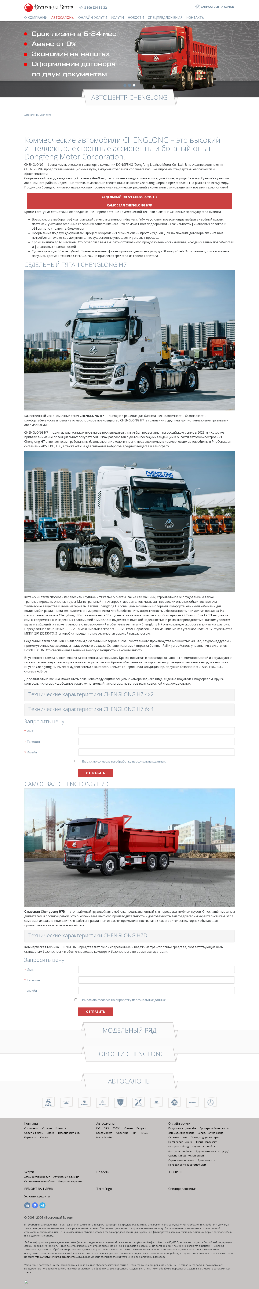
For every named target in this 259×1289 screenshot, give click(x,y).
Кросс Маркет (104, 1132)
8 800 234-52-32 (95, 7)
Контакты (195, 17)
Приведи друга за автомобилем (187, 1164)
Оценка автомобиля (204, 1146)
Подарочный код (178, 1146)
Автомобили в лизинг (66, 1176)
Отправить (95, 773)
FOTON (117, 1128)
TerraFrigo (104, 1189)
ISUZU (144, 1132)
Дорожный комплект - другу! (212, 1151)
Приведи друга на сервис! (206, 1137)
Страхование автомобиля (39, 1181)
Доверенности (206, 1160)
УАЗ (106, 1128)
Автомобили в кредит (37, 1176)
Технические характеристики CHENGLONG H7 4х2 (91, 694)
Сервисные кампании (181, 1160)
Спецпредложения (165, 17)
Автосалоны (63, 17)
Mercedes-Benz (105, 1137)
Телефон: (32, 742)
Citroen (128, 1128)
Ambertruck (122, 1132)
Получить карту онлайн (182, 1128)
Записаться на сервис (217, 7)
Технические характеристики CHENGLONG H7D (87, 935)
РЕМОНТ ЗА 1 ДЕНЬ (38, 1189)
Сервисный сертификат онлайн (186, 1155)
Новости (136, 17)
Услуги (117, 17)
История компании (69, 1132)
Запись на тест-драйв (210, 1132)
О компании (36, 17)
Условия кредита (37, 1196)
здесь (27, 1272)
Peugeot (141, 1128)
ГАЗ (98, 1128)
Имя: (29, 731)
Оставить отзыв (177, 1137)
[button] (124, 85)
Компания (31, 1123)
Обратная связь (33, 1132)
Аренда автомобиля (180, 1151)
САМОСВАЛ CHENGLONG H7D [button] (129, 205)
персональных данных (149, 761)
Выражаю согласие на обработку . (124, 761)
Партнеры (30, 1137)
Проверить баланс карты (214, 1128)
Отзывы (47, 1128)
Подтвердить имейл (180, 1142)
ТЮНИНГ (175, 1172)
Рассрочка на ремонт (70, 1181)
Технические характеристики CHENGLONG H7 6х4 (91, 708)
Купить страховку (206, 1142)
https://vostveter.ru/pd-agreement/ (55, 1256)
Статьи (44, 1137)
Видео (50, 1132)
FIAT (135, 1132)
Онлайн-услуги (92, 17)
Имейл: (30, 752)
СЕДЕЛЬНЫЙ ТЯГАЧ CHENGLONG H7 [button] (129, 197)
